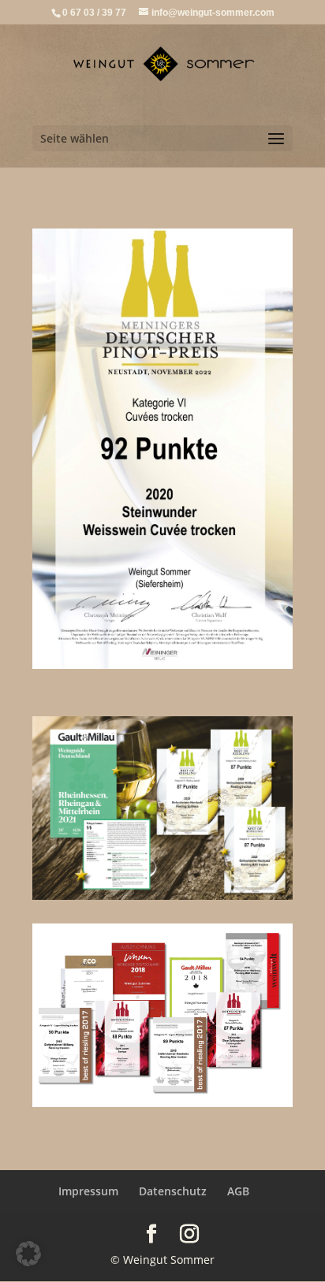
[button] (28, 1253)
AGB (238, 1191)
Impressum (88, 1191)
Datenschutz (173, 1191)
